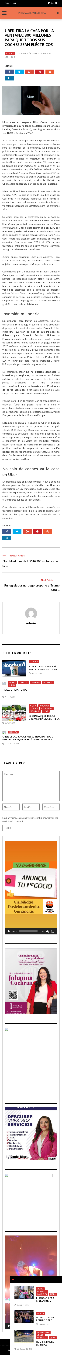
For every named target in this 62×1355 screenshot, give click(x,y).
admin (23, 53)
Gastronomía (46, 708)
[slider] (28, 931)
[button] (31, 887)
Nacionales (47, 682)
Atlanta (12, 682)
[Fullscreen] (53, 931)
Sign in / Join (11, 3)
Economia (10, 53)
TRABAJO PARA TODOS (14, 689)
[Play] (9, 931)
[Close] (13, 1279)
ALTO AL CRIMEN (43, 1332)
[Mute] (47, 931)
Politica (40, 1313)
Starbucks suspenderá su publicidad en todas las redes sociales (43, 669)
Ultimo (12, 685)
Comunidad (23, 682)
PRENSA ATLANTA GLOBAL (32, 13)
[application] (31, 887)
